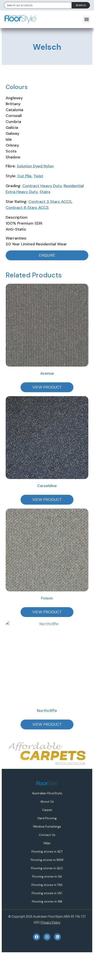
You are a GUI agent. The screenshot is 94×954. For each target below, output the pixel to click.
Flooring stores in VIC (47, 893)
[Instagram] (47, 936)
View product (47, 387)
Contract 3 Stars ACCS (49, 201)
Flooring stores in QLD (47, 868)
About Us (47, 801)
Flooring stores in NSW (47, 860)
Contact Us (47, 835)
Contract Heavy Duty (42, 185)
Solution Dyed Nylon (35, 166)
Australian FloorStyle (47, 793)
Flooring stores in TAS (47, 885)
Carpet (47, 810)
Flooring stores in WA (47, 901)
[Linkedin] (57, 936)
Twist (38, 176)
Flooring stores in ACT (47, 851)
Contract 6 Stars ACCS (27, 207)
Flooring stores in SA (47, 876)
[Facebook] (36, 936)
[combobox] (37, 5)
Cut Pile (24, 176)
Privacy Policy (50, 922)
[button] (86, 19)
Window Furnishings (47, 826)
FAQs (47, 843)
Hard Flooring (47, 818)
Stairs (45, 191)
